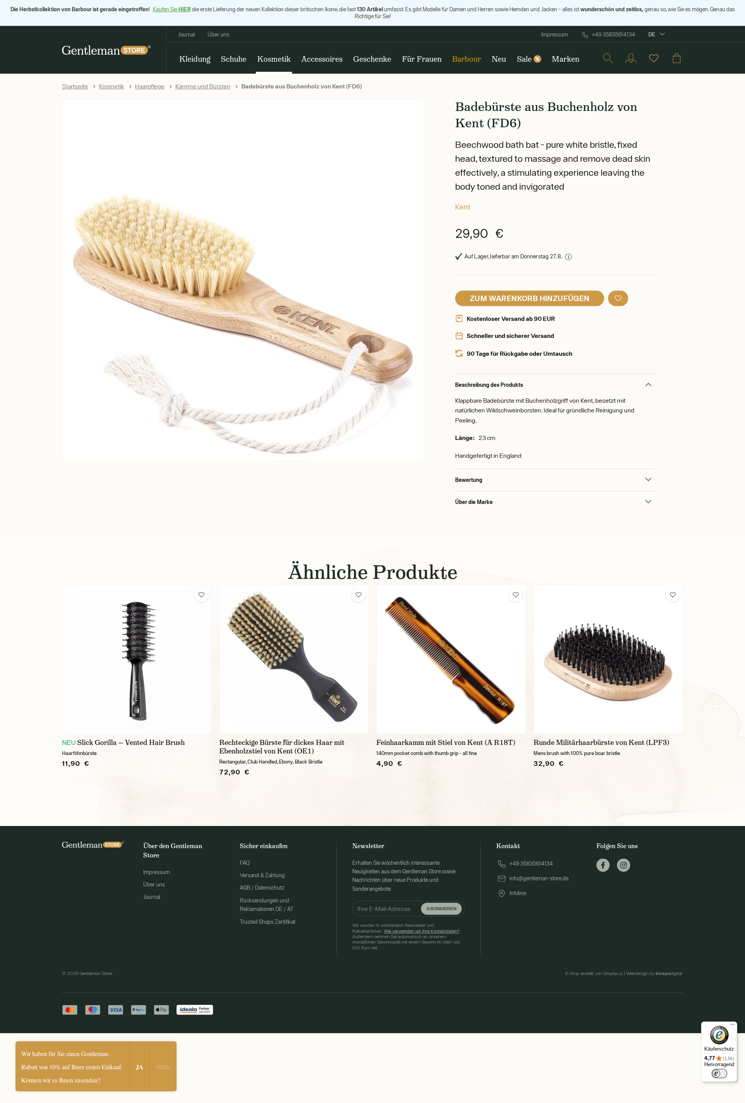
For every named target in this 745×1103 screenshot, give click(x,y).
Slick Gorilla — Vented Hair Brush (131, 742)
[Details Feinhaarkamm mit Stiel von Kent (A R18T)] (451, 659)
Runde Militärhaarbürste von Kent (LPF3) (601, 742)
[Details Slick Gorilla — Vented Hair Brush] (136, 659)
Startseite (75, 86)
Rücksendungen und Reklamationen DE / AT (266, 904)
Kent (462, 206)
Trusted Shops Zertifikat (267, 922)
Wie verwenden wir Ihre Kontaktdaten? (421, 931)
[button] (618, 298)
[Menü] (732, 1026)
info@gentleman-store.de (538, 878)
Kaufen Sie (172, 9)
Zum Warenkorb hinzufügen (530, 298)
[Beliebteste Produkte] (654, 58)
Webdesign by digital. (654, 973)
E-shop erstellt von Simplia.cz (594, 973)
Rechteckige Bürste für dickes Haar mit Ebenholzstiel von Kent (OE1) (282, 747)
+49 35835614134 (613, 34)
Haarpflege (150, 86)
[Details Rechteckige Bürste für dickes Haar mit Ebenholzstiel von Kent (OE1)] (294, 659)
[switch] (719, 1073)
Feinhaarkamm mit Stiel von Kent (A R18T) (445, 742)
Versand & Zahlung (262, 875)
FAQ (244, 863)
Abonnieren (441, 908)
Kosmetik (111, 86)
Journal (186, 34)
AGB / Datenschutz (262, 888)
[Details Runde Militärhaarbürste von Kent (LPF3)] (608, 659)
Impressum (554, 34)
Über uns (218, 34)
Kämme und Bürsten (202, 86)
